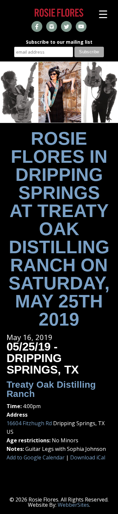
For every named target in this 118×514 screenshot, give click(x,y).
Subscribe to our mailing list (59, 42)
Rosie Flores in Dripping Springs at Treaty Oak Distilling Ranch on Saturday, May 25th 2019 (59, 229)
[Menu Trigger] (103, 14)
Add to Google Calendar (36, 457)
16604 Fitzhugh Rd (29, 423)
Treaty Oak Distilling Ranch (51, 389)
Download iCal (87, 457)
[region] (59, 92)
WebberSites (73, 504)
